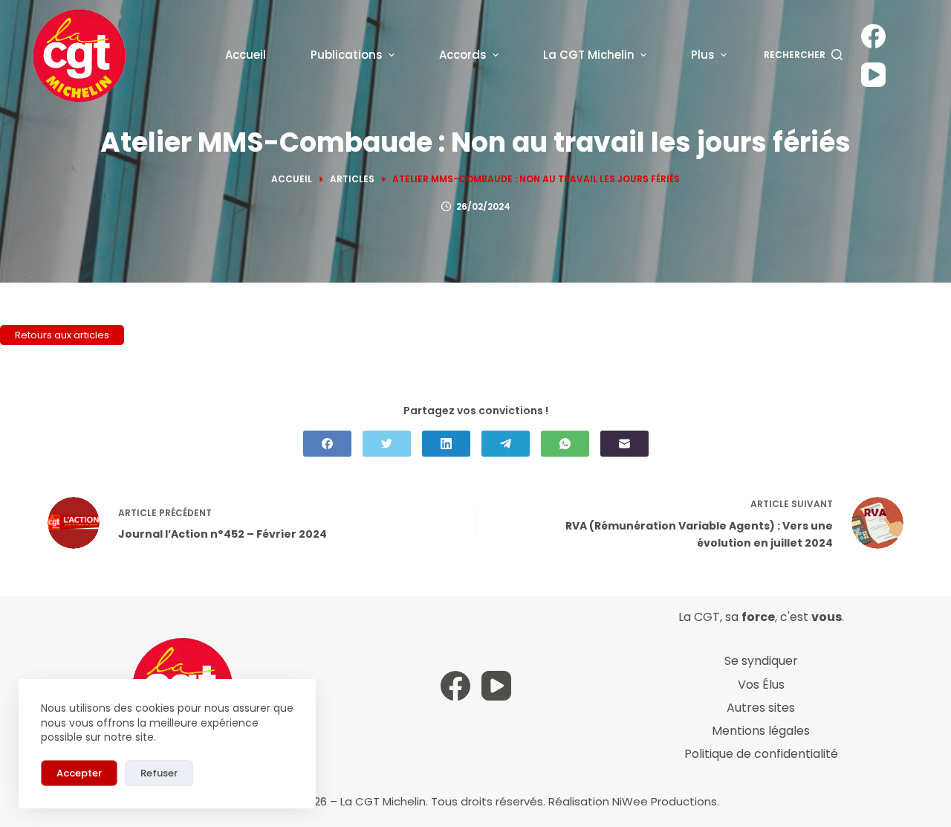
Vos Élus (761, 684)
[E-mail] (624, 444)
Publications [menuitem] (347, 54)
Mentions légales (761, 730)
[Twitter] (387, 444)
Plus (703, 54)
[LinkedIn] (446, 444)
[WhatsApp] (565, 444)
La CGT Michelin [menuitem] (588, 54)
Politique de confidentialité (761, 753)
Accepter (79, 773)
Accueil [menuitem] (245, 54)
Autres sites (761, 707)
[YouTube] (873, 74)
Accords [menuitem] (463, 54)
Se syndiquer (761, 660)
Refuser (159, 773)
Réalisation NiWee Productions (632, 801)
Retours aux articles (62, 335)
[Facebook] (873, 36)
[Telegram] (505, 444)
